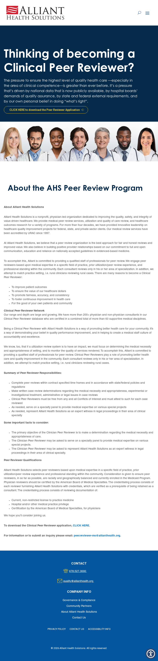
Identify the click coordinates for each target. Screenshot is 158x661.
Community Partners (79, 606)
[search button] (139, 13)
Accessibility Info (99, 629)
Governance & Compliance (79, 600)
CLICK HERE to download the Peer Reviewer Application (44, 109)
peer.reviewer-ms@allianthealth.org (97, 535)
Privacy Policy (57, 629)
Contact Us (79, 618)
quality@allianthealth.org (82, 581)
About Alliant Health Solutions (79, 612)
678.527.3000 (82, 571)
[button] (147, 13)
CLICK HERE (81, 525)
